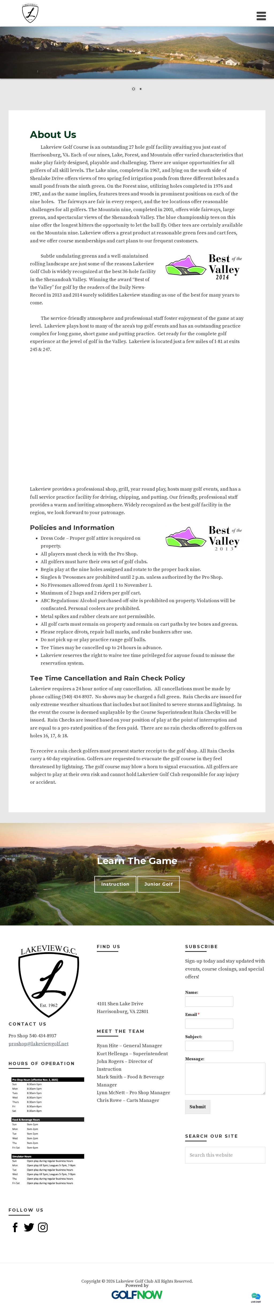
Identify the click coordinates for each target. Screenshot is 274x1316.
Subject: (193, 1036)
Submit (197, 1107)
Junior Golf (158, 884)
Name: (191, 992)
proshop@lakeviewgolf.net (38, 1044)
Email (192, 1014)
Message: (194, 1059)
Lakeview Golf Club (30, 13)
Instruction (115, 884)
